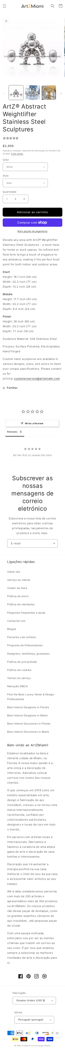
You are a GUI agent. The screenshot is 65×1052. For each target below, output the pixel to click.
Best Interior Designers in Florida (28, 707)
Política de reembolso (21, 604)
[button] (4, 6)
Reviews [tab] (12, 431)
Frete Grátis (17, 154)
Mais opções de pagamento (32, 231)
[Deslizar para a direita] (61, 93)
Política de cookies (19, 669)
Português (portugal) (30, 1019)
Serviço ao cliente (18, 579)
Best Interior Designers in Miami (27, 715)
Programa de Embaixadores (25, 645)
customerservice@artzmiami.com (37, 378)
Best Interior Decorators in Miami (28, 731)
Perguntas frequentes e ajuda (26, 612)
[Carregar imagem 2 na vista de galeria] (32, 92)
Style (6, 175)
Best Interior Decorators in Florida (28, 723)
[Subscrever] (54, 543)
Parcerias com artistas (21, 637)
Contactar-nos (16, 620)
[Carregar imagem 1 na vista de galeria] (16, 92)
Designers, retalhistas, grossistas (28, 653)
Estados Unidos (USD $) (30, 1000)
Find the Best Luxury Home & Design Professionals (30, 696)
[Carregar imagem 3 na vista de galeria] (49, 92)
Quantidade (9, 191)
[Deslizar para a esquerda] (4, 93)
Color (6, 159)
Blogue (11, 628)
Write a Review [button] (34, 423)
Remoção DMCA (17, 686)
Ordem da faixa (17, 588)
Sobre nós (13, 571)
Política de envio (17, 596)
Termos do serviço (19, 678)
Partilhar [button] (12, 387)
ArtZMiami (26, 1046)
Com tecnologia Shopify (40, 1046)
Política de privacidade (22, 661)
